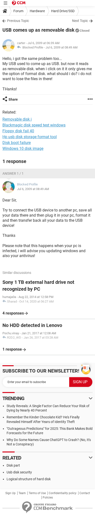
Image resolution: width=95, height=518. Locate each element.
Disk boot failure (16, 142)
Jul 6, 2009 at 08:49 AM (61, 47)
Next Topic (80, 21)
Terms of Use (37, 493)
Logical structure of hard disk (29, 479)
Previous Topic (18, 21)
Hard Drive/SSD (63, 11)
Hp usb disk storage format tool (29, 136)
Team (22, 493)
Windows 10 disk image (22, 148)
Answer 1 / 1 (13, 173)
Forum (18, 11)
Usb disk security (19, 472)
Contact (84, 493)
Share (13, 99)
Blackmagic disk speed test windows (34, 125)
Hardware (37, 11)
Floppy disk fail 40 (18, 131)
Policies (48, 497)
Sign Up (10, 493)
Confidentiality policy (62, 493)
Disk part (13, 465)
